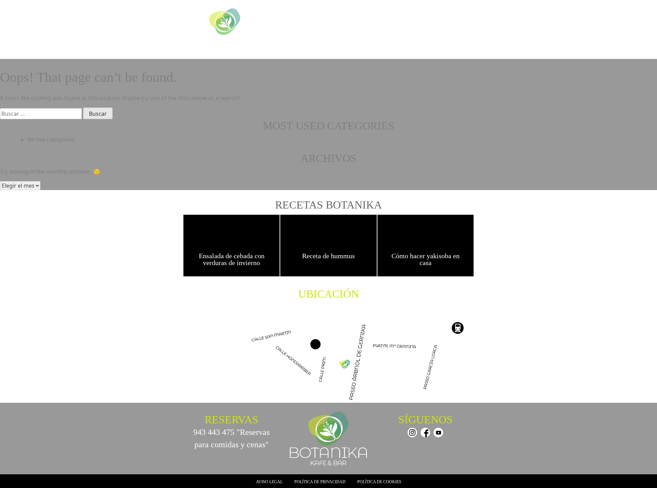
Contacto (459, 49)
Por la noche (409, 49)
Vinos (435, 49)
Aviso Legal (269, 481)
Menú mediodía (371, 49)
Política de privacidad (320, 481)
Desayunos (312, 49)
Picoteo (339, 49)
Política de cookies (379, 481)
